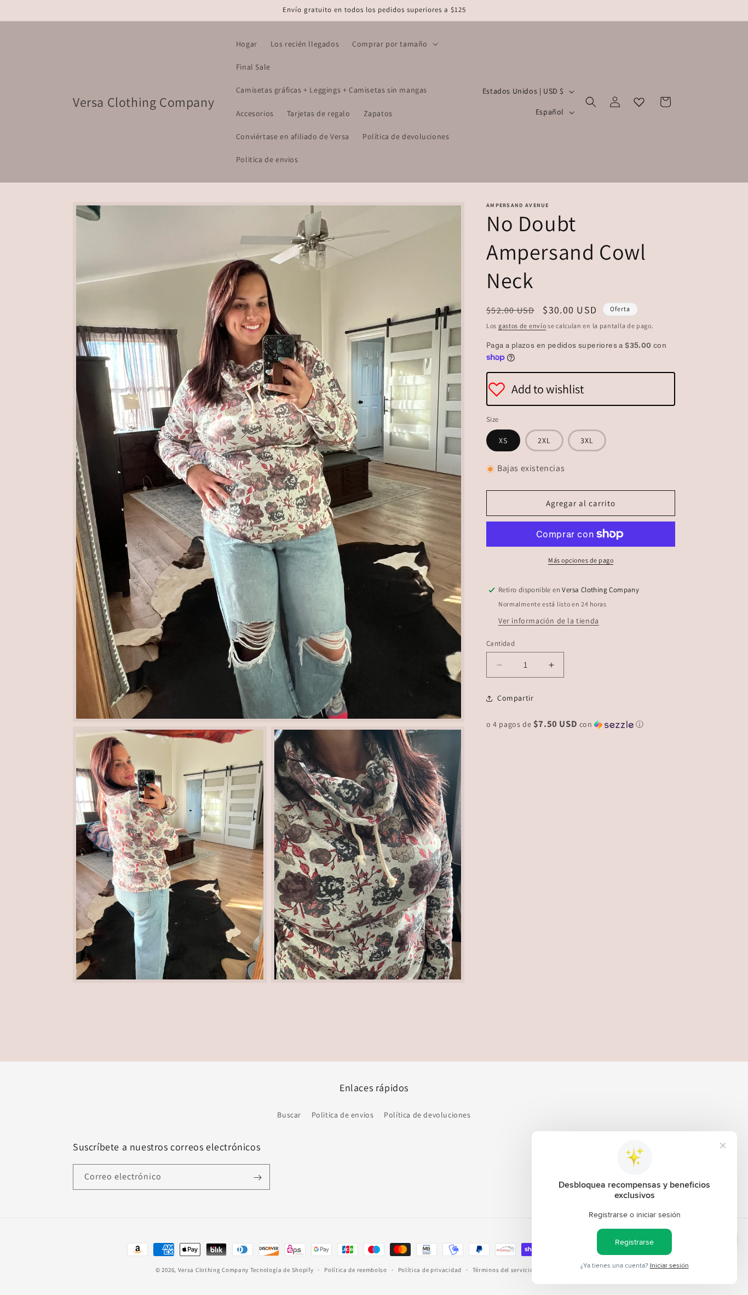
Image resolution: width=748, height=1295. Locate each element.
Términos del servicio (503, 1270)
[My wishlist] (639, 102)
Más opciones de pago (580, 560)
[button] (394, 43)
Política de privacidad (430, 1270)
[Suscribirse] (257, 1177)
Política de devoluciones (427, 1114)
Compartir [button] (515, 698)
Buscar (289, 1114)
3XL (587, 441)
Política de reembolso (355, 1270)
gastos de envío (522, 326)
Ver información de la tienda (548, 621)
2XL (544, 441)
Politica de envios (343, 1114)
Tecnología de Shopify (282, 1270)
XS (503, 441)
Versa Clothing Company (213, 1270)
